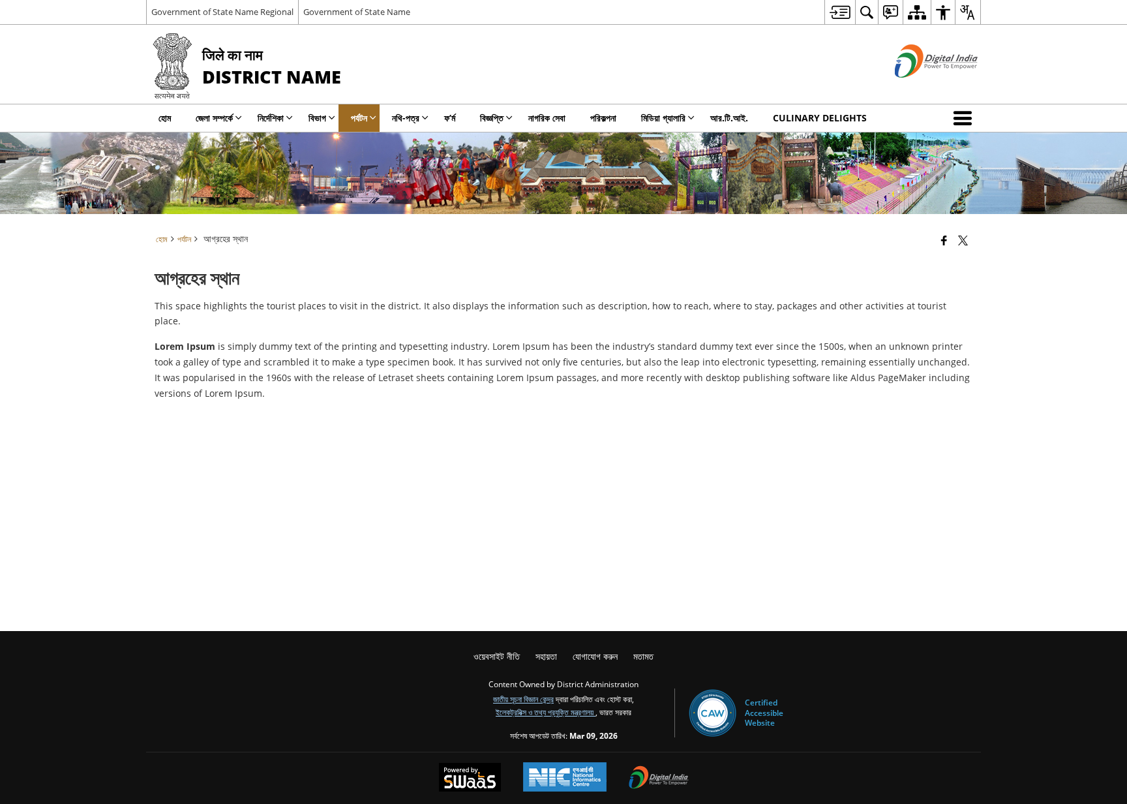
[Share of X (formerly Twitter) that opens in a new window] (963, 240)
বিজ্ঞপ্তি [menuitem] (491, 118)
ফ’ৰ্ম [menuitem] (449, 118)
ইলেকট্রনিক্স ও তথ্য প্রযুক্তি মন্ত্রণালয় (545, 712)
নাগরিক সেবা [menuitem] (546, 118)
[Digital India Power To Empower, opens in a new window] (659, 778)
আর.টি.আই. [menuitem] (729, 118)
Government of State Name (356, 12)
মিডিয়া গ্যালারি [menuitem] (663, 118)
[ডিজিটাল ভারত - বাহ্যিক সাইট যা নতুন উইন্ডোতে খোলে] (920, 88)
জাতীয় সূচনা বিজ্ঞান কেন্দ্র (523, 699)
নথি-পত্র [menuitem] (405, 118)
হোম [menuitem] (164, 118)
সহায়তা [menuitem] (546, 656)
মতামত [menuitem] (643, 656)
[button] (965, 118)
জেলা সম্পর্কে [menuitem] (214, 118)
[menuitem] (839, 12)
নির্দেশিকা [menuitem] (271, 118)
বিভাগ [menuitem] (317, 118)
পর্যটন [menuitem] (359, 118)
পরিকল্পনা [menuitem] (603, 118)
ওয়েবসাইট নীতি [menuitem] (496, 656)
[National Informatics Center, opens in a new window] (564, 778)
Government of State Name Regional (222, 12)
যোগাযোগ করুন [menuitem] (595, 656)
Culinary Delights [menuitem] (820, 118)
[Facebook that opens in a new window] (944, 240)
